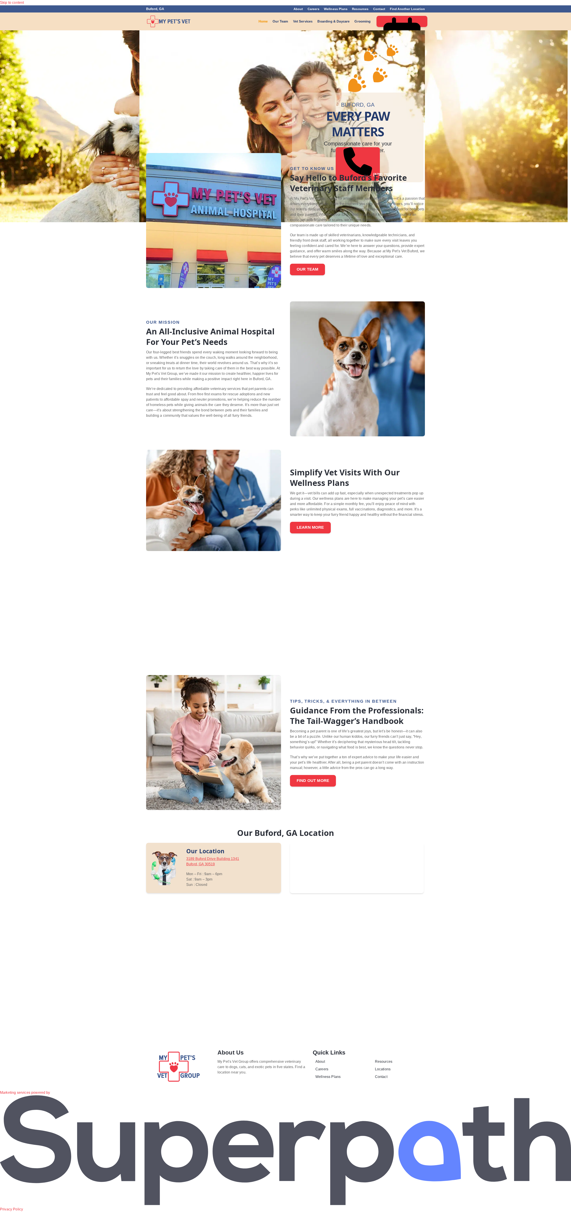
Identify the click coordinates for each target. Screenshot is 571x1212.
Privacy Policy (11, 1209)
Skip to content (12, 2)
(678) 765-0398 (376, 174)
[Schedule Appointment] (402, 21)
